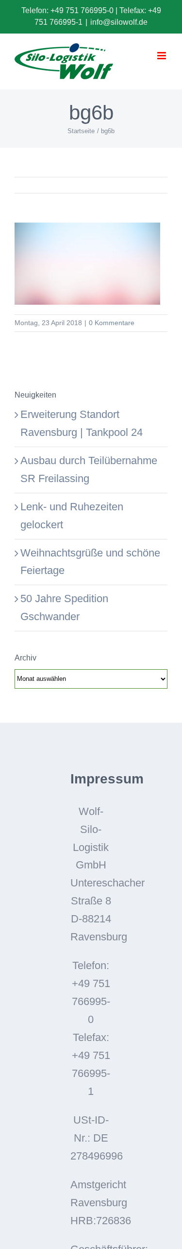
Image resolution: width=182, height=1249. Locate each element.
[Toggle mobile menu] (162, 56)
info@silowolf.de (119, 22)
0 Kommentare (111, 323)
